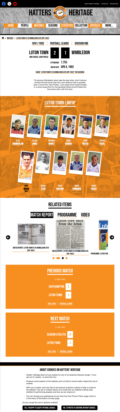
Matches (39, 26)
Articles (95, 26)
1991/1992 (38, 43)
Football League (59, 43)
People (25, 26)
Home (11, 26)
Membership (114, 4)
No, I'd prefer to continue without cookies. (79, 407)
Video (85, 215)
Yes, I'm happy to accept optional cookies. (40, 407)
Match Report (41, 215)
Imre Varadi (33, 57)
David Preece (43, 57)
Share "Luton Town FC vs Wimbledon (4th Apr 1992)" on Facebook (60, 72)
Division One (81, 43)
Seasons (53, 26)
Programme (67, 215)
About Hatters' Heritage (92, 4)
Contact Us (104, 4)
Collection (81, 26)
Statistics (67, 26)
